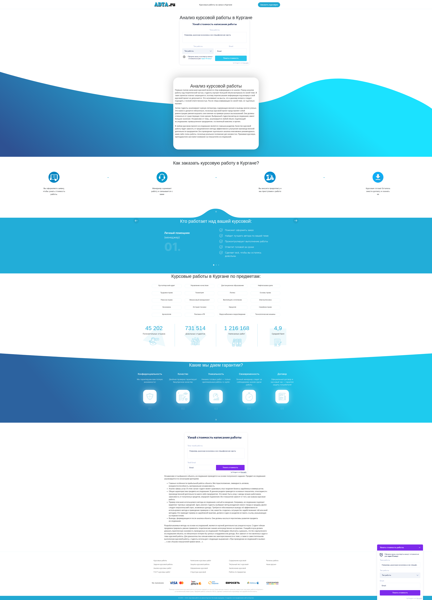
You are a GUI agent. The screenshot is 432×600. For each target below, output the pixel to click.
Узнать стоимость (230, 58)
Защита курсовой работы (199, 564)
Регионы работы (272, 560)
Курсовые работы (160, 560)
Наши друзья (271, 564)
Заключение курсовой (237, 568)
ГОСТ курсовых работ (162, 572)
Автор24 (246, 63)
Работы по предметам (237, 572)
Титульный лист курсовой (238, 564)
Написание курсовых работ (200, 560)
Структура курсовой (198, 572)
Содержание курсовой (237, 560)
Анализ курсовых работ (162, 568)
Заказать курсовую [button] (269, 4)
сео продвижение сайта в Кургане (243, 598)
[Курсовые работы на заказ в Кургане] (164, 4)
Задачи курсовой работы (163, 564)
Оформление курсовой (199, 568)
